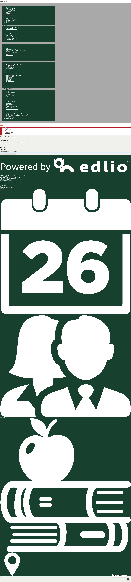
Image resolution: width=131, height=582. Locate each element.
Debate (7, 47)
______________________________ (12, 108)
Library (7, 32)
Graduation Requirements (10, 31)
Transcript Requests (9, 35)
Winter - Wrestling (8, 79)
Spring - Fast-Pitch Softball (10, 81)
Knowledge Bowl (8, 53)
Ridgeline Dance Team (9, 66)
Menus (6, 131)
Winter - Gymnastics (9, 78)
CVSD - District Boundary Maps (11, 19)
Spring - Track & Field (9, 84)
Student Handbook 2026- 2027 (11, 104)
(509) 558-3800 (5, 183)
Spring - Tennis (8, 83)
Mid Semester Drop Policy (10, 33)
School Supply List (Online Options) (11, 106)
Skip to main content (3, 0)
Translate (8, 124)
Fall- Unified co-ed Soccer (10, 72)
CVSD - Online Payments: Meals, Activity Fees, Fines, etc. (15, 113)
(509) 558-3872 (9, 186)
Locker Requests (8, 98)
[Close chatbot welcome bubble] (112, 575)
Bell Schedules (8, 7)
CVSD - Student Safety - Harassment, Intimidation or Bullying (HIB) (17, 114)
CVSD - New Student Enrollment (11, 111)
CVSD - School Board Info (10, 20)
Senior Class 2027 (8, 103)
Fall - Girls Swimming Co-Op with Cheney (13, 73)
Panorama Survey (8, 34)
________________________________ (12, 37)
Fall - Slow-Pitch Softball (10, 69)
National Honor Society (9, 55)
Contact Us (7, 14)
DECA (7, 48)
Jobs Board (7, 97)
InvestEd (7, 96)
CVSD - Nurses (8, 112)
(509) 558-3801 (8, 184)
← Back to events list (4, 153)
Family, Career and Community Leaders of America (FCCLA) (16, 50)
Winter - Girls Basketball (10, 77)
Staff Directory (8, 13)
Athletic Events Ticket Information (11, 65)
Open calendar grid (12, 153)
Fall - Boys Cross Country (10, 67)
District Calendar (7, 130)
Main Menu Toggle (3, 3)
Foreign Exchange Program (10, 95)
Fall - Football (8, 70)
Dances (7, 93)
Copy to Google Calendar (4, 151)
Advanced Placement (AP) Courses (11, 29)
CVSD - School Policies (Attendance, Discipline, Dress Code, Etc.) (16, 115)
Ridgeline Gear (8, 102)
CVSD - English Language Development (12, 38)
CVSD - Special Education (10, 39)
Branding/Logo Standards (10, 15)
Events (1, 152)
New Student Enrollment (9, 132)
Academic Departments (9, 28)
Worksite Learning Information (11, 36)
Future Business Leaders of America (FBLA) (13, 49)
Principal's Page (8, 12)
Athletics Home (8, 63)
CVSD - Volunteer (9, 116)
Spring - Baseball (8, 80)
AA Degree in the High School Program (12, 27)
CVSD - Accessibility (9, 16)
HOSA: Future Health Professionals (11, 52)
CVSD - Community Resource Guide (12, 109)
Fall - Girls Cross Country (10, 68)
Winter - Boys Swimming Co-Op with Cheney (13, 75)
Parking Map (8, 100)
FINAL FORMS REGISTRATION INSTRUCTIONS (14, 64)
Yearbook (7, 57)
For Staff (1, 125)
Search (3, 122)
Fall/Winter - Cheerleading (10, 74)
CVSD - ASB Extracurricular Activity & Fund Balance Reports (16, 17)
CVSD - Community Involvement (11, 18)
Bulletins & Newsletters (9, 9)
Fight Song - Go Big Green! (10, 8)
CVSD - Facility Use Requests (10, 117)
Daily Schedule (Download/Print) (11, 10)
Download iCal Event (13, 151)
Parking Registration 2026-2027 (11, 101)
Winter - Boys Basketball (10, 76)
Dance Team (8, 46)
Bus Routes (7, 91)
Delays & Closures (8, 129)
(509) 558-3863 (9, 185)
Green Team (8, 51)
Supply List (7, 105)
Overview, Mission (9, 11)
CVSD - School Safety (9, 21)
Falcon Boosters (8, 94)
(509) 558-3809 (15, 187)
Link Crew (7, 54)
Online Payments (7, 133)
